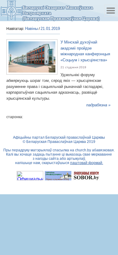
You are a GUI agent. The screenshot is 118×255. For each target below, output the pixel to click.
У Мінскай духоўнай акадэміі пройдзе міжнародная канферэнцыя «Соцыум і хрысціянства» (85, 51)
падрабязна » (98, 105)
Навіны (31, 28)
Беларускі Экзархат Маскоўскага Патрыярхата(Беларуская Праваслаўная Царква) (61, 13)
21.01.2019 (50, 28)
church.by (83, 150)
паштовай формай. (86, 163)
